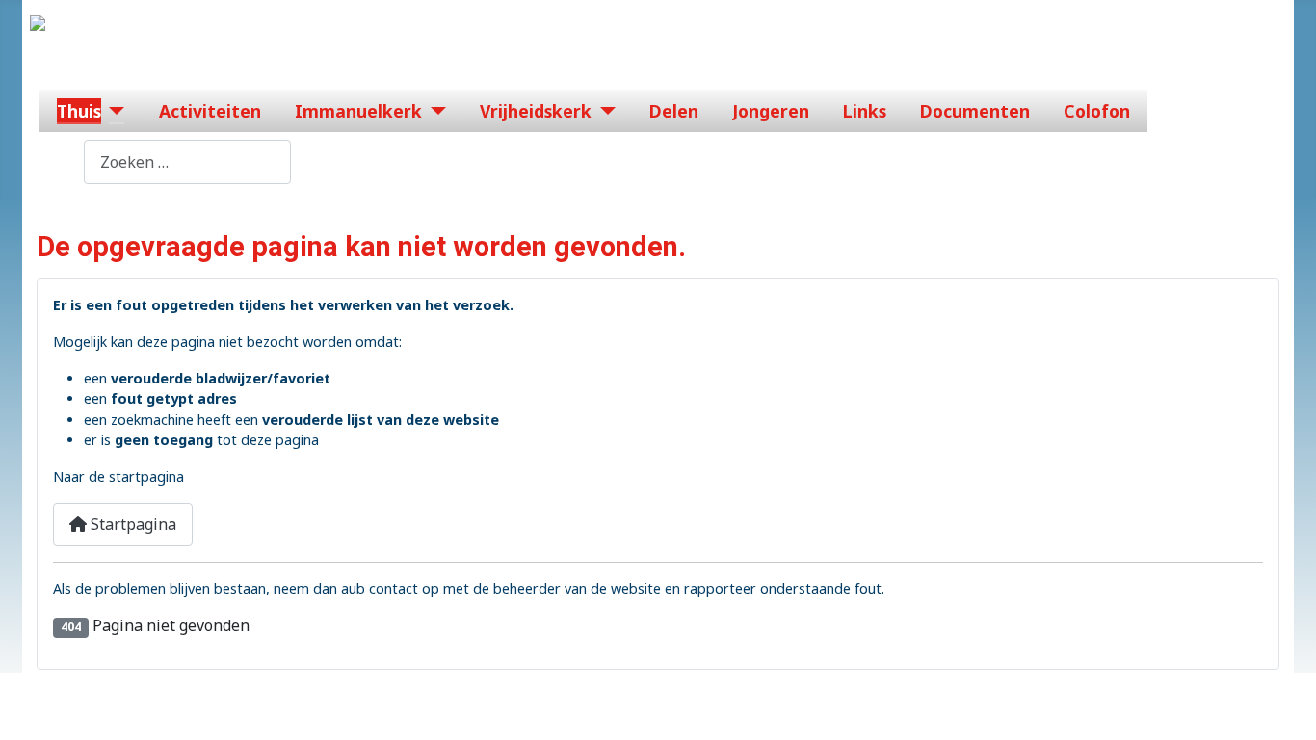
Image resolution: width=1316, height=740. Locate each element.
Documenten (975, 110)
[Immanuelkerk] (434, 110)
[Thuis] (113, 110)
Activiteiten (210, 110)
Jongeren (770, 110)
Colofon (1097, 110)
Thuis (79, 110)
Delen (673, 110)
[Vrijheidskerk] (604, 110)
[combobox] (187, 161)
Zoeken (57, 161)
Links (864, 110)
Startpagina (131, 524)
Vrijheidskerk (536, 110)
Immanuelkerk (358, 110)
